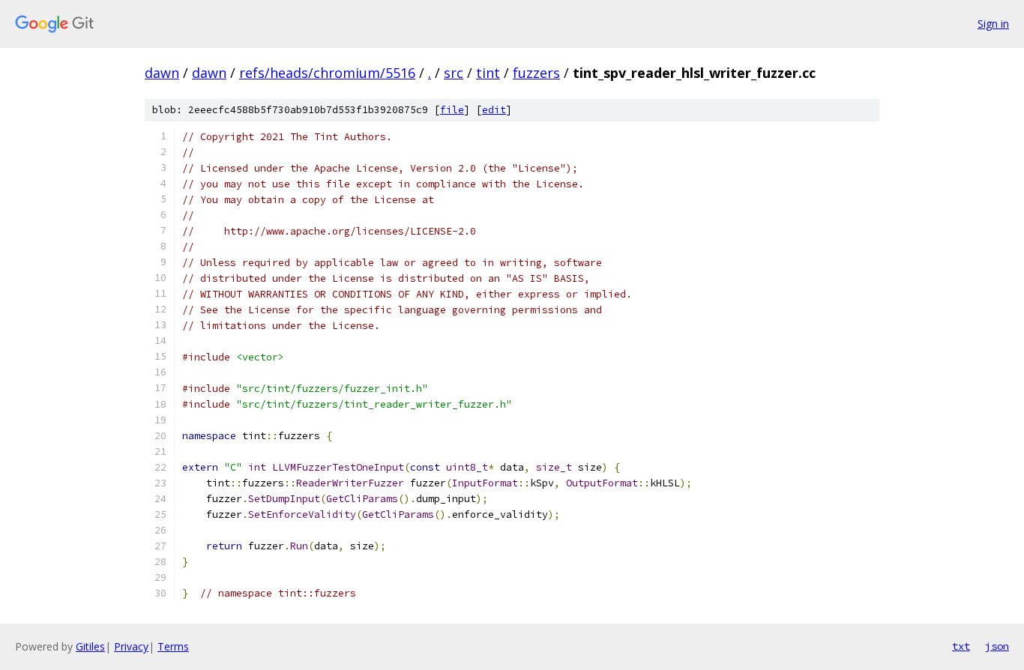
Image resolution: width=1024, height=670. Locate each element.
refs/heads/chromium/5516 (327, 73)
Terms (173, 646)
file (452, 109)
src (453, 73)
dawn (162, 73)
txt (961, 646)
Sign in (993, 23)
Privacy (131, 646)
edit (494, 109)
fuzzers (536, 73)
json (997, 646)
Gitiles (90, 646)
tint (488, 73)
